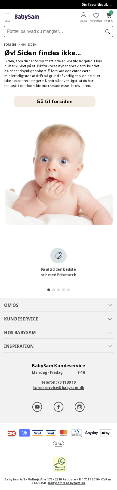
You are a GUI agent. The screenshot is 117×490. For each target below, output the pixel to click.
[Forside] (27, 17)
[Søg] (107, 31)
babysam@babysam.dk (66, 483)
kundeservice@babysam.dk (58, 387)
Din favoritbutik (95, 4)
